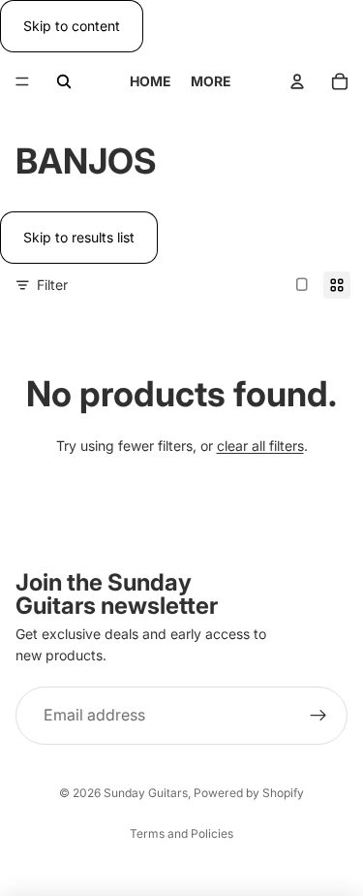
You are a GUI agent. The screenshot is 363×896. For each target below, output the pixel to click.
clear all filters (260, 445)
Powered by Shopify (249, 792)
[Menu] (22, 82)
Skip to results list (79, 237)
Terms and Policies (181, 833)
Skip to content (71, 25)
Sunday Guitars (146, 792)
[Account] (297, 81)
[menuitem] (211, 81)
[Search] (64, 81)
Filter (52, 284)
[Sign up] (318, 714)
